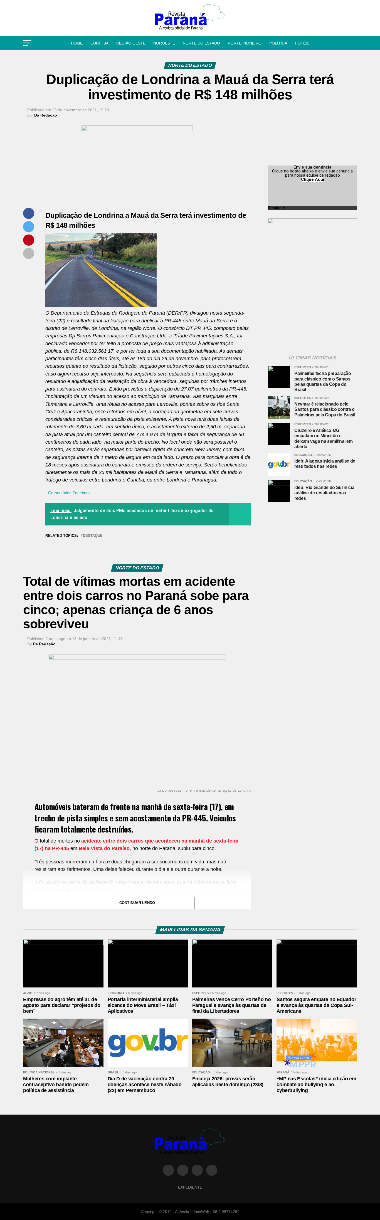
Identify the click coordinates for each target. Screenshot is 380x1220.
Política (278, 43)
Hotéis (302, 43)
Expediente (190, 1187)
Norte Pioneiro (244, 43)
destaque (93, 536)
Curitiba (99, 43)
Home (77, 43)
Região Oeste (130, 43)
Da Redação (45, 115)
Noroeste (164, 43)
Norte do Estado (201, 43)
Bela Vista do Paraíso (104, 848)
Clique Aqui (312, 179)
